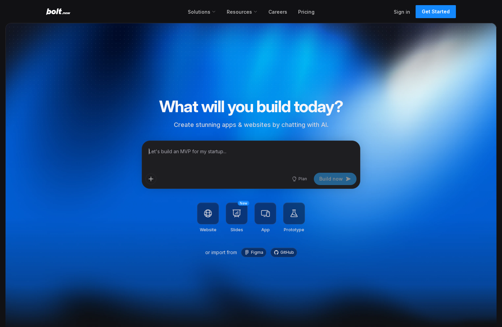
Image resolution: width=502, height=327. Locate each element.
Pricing (306, 12)
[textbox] (251, 155)
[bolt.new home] (58, 11)
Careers (277, 12)
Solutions (199, 12)
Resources (239, 12)
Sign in (402, 12)
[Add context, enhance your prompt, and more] (150, 178)
